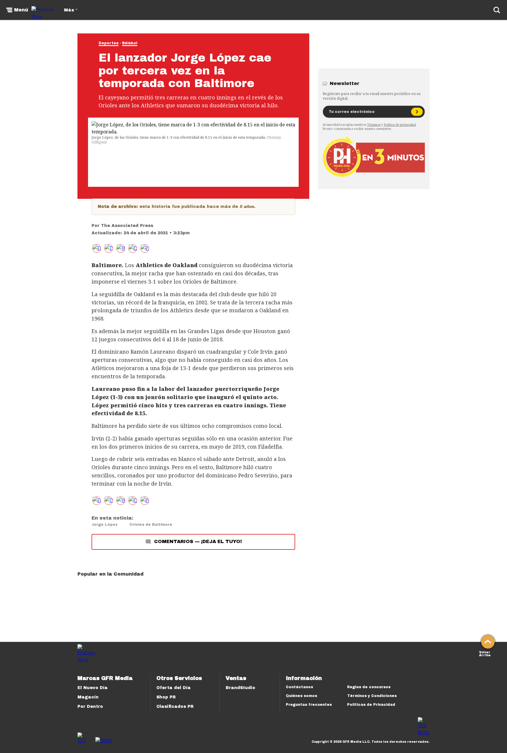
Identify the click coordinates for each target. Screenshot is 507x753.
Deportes (109, 43)
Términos (374, 125)
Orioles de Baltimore (150, 525)
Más (69, 10)
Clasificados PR (175, 706)
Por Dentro (90, 706)
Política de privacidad (400, 125)
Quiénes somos (301, 696)
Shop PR (166, 697)
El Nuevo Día (92, 688)
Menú (21, 10)
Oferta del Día (173, 688)
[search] (497, 10)
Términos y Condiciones (372, 696)
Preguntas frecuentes (309, 705)
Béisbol (129, 43)
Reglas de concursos (369, 687)
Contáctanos (299, 687)
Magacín (88, 697)
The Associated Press (127, 225)
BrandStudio (240, 688)
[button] (108, 248)
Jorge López (105, 525)
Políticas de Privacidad (371, 705)
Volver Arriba (485, 653)
